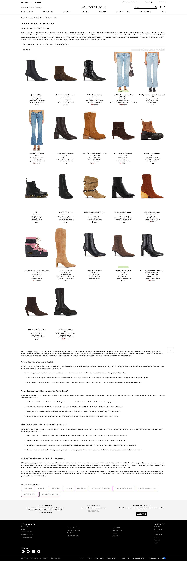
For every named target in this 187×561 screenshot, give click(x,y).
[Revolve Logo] (93, 8)
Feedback (115, 533)
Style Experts (116, 527)
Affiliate (156, 537)
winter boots (56, 488)
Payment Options (27, 534)
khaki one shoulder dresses (147, 488)
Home (23, 18)
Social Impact (158, 529)
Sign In (162, 2)
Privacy (89, 558)
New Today (27, 12)
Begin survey (93, 511)
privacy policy (45, 513)
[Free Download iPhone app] (141, 516)
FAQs (23, 529)
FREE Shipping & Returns (132, 2)
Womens (24, 7)
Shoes (85, 12)
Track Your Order (26, 537)
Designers (145, 12)
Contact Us (24, 526)
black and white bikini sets (124, 488)
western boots (42, 488)
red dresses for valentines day (100, 488)
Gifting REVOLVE (72, 535)
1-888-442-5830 (26, 532)
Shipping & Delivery (73, 527)
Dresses (67, 12)
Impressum (125, 558)
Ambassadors (158, 534)
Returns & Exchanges (73, 530)
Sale (163, 12)
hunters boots (28, 488)
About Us (157, 526)
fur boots (69, 488)
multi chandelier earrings (50, 494)
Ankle (42, 18)
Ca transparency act (138, 558)
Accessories (123, 12)
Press (155, 542)
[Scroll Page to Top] (171, 350)
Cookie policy (99, 558)
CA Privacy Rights (112, 558)
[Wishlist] (160, 7)
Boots (35, 18)
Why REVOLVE (117, 530)
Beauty (38, 7)
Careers (156, 532)
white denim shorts (30, 494)
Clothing (48, 12)
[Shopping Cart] (165, 7)
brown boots (81, 488)
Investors (157, 540)
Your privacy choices (156, 558)
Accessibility (116, 535)
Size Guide (70, 533)
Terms (81, 558)
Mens (32, 7)
